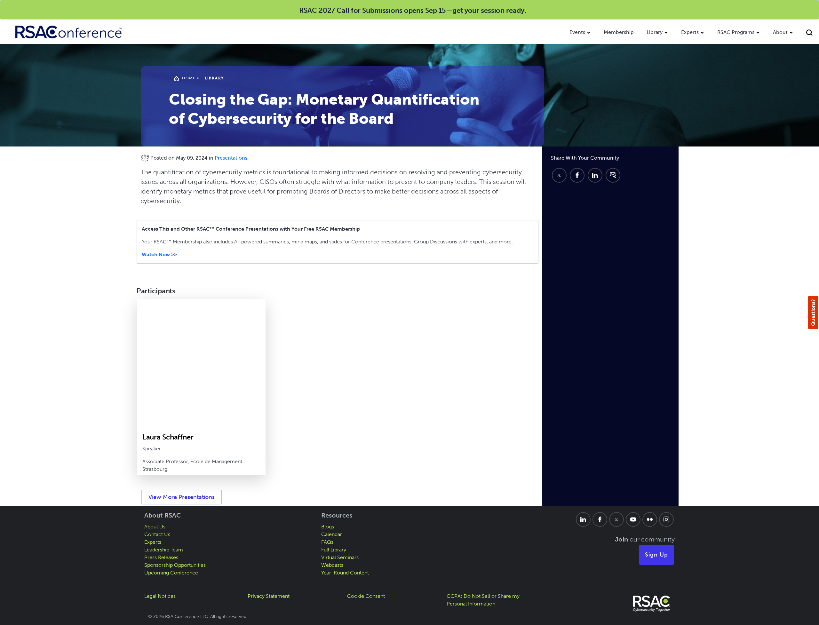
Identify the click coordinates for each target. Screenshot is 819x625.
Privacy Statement (269, 596)
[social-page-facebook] (599, 519)
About (780, 32)
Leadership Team (163, 550)
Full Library (333, 550)
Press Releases (161, 557)
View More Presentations (181, 497)
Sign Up (656, 554)
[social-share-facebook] (577, 175)
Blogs (327, 527)
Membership (619, 32)
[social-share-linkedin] (595, 175)
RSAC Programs (735, 32)
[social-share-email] (613, 175)
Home (188, 78)
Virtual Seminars (340, 557)
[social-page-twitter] (616, 519)
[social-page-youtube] (633, 519)
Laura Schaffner (168, 437)
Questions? (813, 312)
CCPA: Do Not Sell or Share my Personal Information (483, 600)
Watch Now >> (159, 254)
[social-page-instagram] (666, 519)
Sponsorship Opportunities (175, 565)
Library (655, 32)
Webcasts (332, 565)
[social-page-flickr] (649, 519)
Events (577, 32)
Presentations (231, 158)
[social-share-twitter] (559, 175)
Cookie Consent (366, 596)
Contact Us (157, 534)
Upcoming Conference (171, 573)
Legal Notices (160, 596)
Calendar (331, 534)
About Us (154, 527)
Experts (690, 32)
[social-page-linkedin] (583, 519)
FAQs (327, 542)
